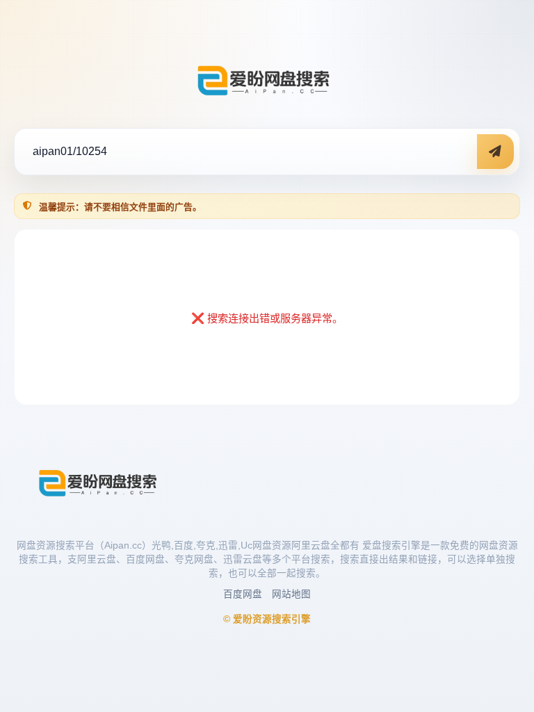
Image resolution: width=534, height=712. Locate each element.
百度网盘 (242, 594)
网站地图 (291, 594)
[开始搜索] (495, 151)
